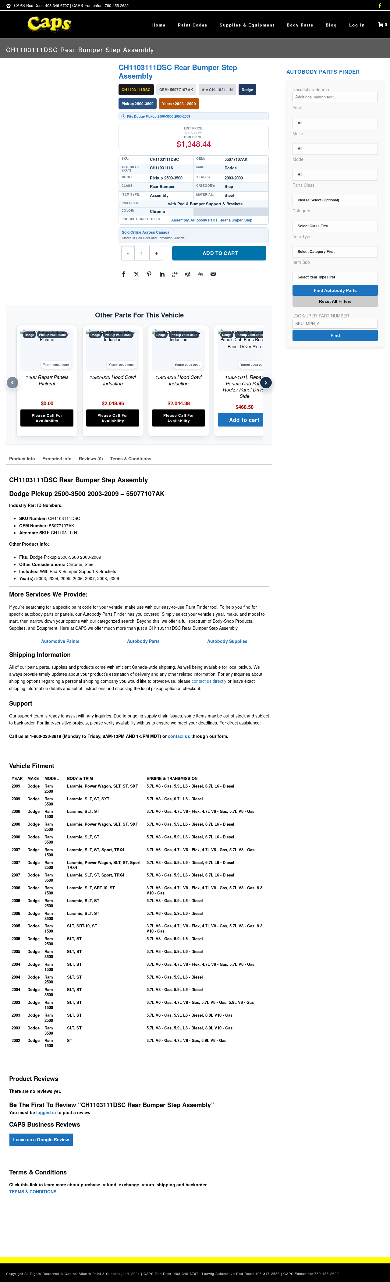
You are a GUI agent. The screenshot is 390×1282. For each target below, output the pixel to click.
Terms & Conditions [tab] (130, 458)
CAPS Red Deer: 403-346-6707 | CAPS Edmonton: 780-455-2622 (71, 5)
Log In (357, 25)
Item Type (302, 236)
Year (296, 107)
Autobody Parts (204, 220)
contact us (179, 736)
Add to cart (221, 253)
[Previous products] (12, 382)
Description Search (310, 89)
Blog (331, 25)
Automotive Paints (60, 641)
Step (248, 220)
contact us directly (209, 681)
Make (297, 133)
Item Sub (301, 262)
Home (159, 25)
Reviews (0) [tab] (91, 458)
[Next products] (266, 382)
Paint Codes (192, 25)
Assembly (180, 220)
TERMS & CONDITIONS (32, 1191)
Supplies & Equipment (247, 25)
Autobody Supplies (227, 641)
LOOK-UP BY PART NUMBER (320, 315)
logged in (46, 1112)
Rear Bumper (231, 220)
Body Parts (300, 25)
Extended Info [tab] (57, 458)
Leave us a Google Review (41, 1139)
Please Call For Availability (47, 418)
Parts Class (303, 185)
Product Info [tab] (22, 458)
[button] (244, 420)
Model (298, 159)
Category (301, 210)
